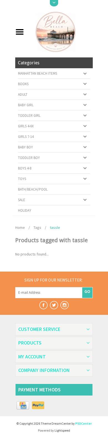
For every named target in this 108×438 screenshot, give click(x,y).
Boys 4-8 (24, 168)
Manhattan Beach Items (37, 73)
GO (87, 291)
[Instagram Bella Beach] (64, 305)
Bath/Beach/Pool (33, 189)
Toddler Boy (29, 157)
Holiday (24, 210)
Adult (22, 94)
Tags (37, 227)
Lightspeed (62, 430)
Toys (22, 178)
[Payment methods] (23, 405)
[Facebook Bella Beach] (43, 305)
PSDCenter (83, 423)
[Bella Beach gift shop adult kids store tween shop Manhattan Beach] (60, 31)
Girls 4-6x (26, 126)
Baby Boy (25, 147)
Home (20, 227)
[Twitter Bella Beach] (54, 305)
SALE (21, 200)
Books (23, 84)
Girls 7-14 (26, 136)
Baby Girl (26, 105)
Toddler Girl (29, 115)
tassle (55, 227)
